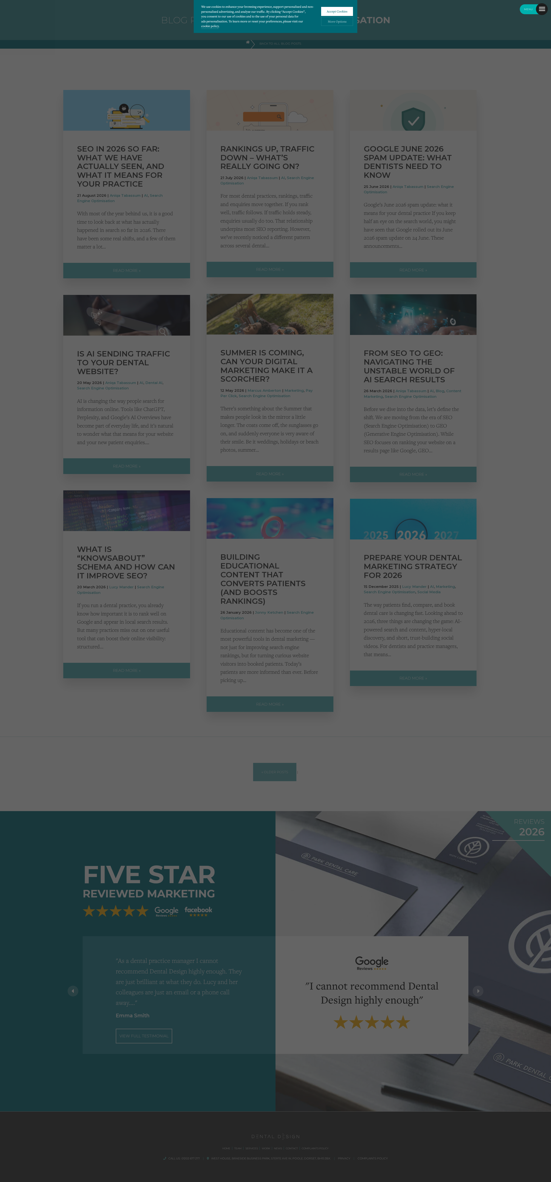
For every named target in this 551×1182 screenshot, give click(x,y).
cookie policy (210, 26)
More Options (337, 21)
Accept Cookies (337, 11)
